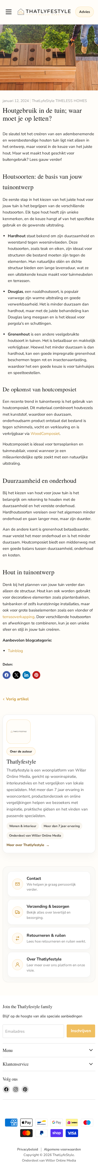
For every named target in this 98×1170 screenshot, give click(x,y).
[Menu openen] (8, 11)
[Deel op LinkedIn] (26, 675)
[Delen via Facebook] (6, 675)
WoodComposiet (45, 433)
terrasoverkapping (18, 616)
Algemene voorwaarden (62, 1149)
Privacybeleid (27, 1149)
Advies (84, 11)
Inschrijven (81, 1031)
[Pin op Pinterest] (36, 675)
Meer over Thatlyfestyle (25, 845)
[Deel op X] (16, 675)
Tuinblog (15, 650)
